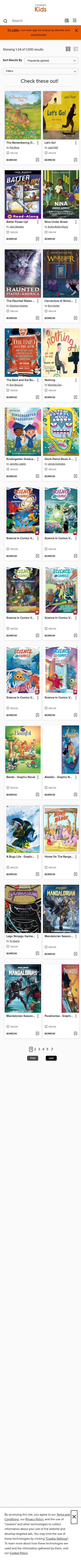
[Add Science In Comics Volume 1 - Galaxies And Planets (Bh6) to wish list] (37, 556)
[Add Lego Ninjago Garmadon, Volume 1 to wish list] (37, 953)
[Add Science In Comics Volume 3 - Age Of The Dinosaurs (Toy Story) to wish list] (37, 635)
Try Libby (13, 30)
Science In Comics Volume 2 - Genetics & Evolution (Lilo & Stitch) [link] (59, 538)
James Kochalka (56, 463)
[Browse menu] (74, 20)
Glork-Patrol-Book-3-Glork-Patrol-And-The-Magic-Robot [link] (59, 459)
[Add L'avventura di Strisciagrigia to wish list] (75, 318)
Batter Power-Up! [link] (17, 222)
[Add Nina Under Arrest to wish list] (75, 239)
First (32, 1058)
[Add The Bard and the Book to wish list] (37, 397)
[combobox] (33, 20)
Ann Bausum (16, 384)
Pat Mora (14, 147)
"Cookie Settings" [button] (56, 1539)
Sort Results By (12, 60)
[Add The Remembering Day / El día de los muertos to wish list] (37, 160)
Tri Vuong (14, 941)
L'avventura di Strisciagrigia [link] (59, 301)
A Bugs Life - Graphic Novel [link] (21, 857)
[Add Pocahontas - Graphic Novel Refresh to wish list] (75, 1033)
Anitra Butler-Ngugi (58, 226)
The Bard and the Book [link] (21, 380)
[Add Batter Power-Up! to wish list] (37, 239)
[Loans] (66, 21)
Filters (9, 71)
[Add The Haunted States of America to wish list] (37, 318)
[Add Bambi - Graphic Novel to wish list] (37, 795)
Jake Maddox (17, 226)
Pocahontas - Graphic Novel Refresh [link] (59, 1016)
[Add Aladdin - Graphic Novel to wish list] (75, 795)
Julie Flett (53, 147)
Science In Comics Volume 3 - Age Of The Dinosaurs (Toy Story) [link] (21, 618)
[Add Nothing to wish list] (75, 397)
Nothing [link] (50, 380)
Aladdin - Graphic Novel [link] (59, 777)
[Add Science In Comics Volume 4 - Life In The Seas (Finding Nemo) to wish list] (37, 715)
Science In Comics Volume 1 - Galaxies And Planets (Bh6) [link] (21, 538)
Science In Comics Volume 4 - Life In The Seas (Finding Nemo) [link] (21, 697)
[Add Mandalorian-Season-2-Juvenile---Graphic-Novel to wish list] (37, 1033)
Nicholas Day (55, 384)
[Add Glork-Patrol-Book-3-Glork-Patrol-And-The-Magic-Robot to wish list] (75, 476)
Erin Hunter (54, 305)
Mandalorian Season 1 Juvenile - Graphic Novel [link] (59, 936)
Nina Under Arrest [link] (56, 222)
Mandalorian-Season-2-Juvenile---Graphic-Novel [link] (21, 1016)
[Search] (5, 21)
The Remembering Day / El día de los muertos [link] (21, 143)
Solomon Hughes (19, 305)
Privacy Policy (34, 1519)
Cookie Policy (19, 1553)
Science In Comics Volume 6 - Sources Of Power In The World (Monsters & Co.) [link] (59, 697)
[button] (68, 50)
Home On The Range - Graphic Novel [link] (59, 857)
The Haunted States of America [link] (21, 301)
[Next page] (52, 1049)
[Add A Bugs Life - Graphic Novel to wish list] (37, 874)
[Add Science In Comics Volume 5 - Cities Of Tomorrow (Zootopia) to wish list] (75, 635)
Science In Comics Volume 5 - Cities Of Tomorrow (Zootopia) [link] (59, 618)
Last (51, 1058)
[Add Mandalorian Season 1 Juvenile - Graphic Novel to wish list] (75, 954)
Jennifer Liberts (18, 463)
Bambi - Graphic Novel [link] (20, 777)
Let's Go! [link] (50, 143)
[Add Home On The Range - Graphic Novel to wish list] (75, 874)
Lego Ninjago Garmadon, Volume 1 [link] (21, 936)
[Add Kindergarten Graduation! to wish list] (37, 476)
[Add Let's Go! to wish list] (75, 160)
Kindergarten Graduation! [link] (21, 459)
